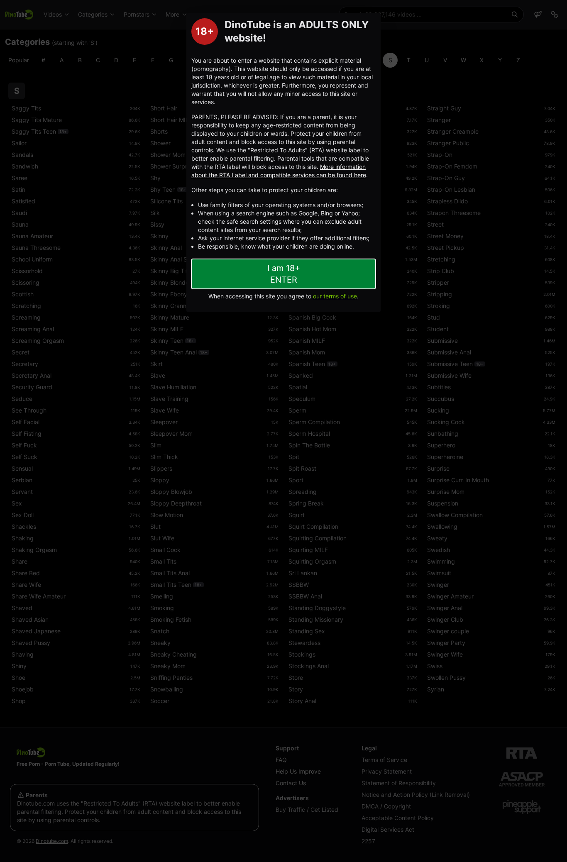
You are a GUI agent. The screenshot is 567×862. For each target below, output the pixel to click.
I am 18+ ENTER (283, 274)
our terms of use (335, 296)
